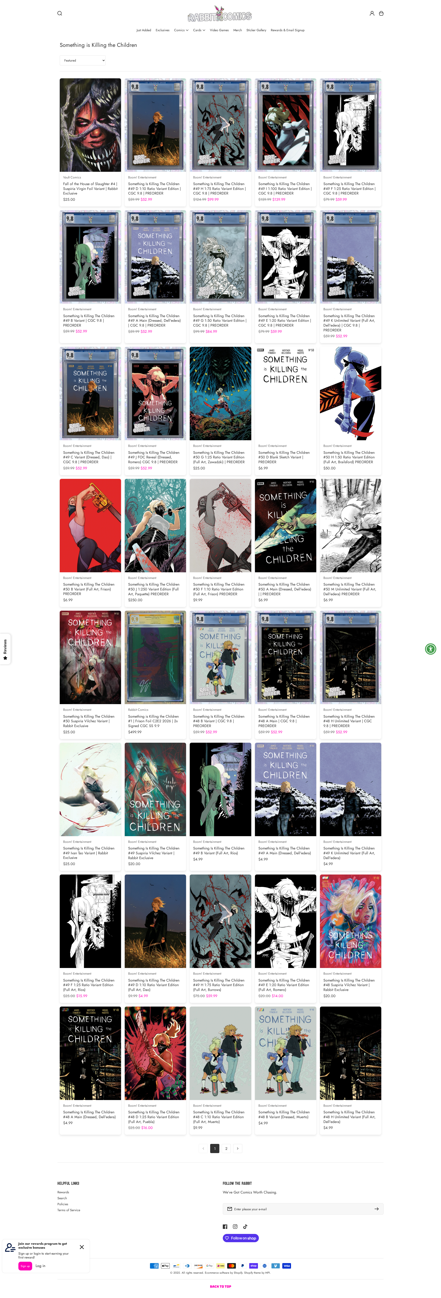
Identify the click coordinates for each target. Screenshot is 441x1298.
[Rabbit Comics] (219, 13)
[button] (181, 30)
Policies (62, 1204)
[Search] (59, 13)
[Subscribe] (378, 1209)
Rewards (63, 1192)
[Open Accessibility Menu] (430, 649)
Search (62, 1198)
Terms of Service (68, 1210)
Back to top (220, 1286)
